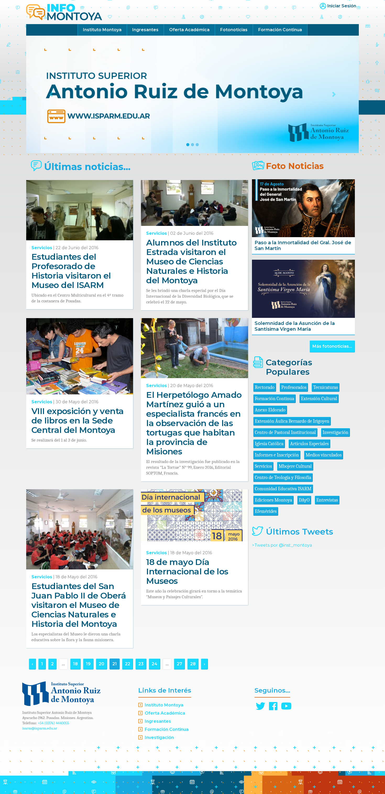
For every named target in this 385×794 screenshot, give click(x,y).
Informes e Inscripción (277, 455)
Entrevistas (327, 500)
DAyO (304, 500)
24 (154, 663)
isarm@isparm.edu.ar (39, 728)
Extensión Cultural (319, 398)
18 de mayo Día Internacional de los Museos (187, 571)
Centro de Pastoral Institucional (285, 432)
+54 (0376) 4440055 (53, 723)
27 (179, 663)
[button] (51, 94)
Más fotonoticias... (332, 346)
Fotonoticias (234, 29)
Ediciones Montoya (273, 500)
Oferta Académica (189, 29)
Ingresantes (145, 29)
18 (75, 663)
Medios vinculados (324, 455)
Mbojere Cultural (295, 466)
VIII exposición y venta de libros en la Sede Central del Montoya (77, 420)
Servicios (41, 247)
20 (101, 663)
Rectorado (264, 387)
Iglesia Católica (269, 444)
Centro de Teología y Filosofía (283, 477)
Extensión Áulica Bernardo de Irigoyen (292, 421)
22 (127, 663)
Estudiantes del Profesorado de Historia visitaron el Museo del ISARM (71, 271)
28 (193, 663)
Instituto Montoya (102, 29)
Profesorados (293, 387)
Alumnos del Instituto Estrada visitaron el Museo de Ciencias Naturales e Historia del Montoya (191, 261)
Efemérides (266, 511)
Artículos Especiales (309, 444)
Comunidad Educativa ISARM (283, 489)
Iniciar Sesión (341, 5)
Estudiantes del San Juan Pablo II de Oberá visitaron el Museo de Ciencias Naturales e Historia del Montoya (78, 605)
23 (141, 663)
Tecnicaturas (325, 387)
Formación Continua (280, 29)
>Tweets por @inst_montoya (282, 545)
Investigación (335, 432)
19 (88, 663)
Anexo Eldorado (270, 410)
